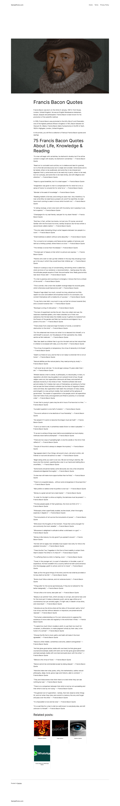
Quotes (19, 783)
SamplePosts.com (17, 5)
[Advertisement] (60, 27)
